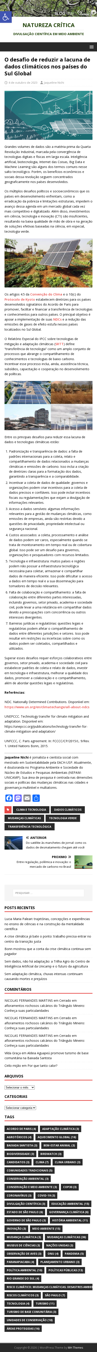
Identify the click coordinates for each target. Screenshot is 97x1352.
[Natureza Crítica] (48, 14)
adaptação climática (60, 1129)
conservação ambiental (27, 1179)
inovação (16, 1229)
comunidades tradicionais (29, 1170)
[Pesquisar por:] (48, 893)
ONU (53, 1254)
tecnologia (18, 1303)
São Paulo (55, 1295)
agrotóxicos (19, 1137)
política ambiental (24, 1270)
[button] (6, 17)
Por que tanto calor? (42, 1065)
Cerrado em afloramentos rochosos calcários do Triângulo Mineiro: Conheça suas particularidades (45, 1005)
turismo (45, 1303)
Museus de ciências (23, 1245)
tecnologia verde (63, 818)
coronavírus (19, 1195)
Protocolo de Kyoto (20, 299)
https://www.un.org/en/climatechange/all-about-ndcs (47, 707)
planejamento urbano (59, 1262)
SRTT (59, 344)
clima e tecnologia (31, 810)
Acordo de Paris (21, 1129)
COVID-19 (46, 1195)
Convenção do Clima (46, 294)
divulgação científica (26, 1204)
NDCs (57, 319)
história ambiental (70, 1220)
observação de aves (24, 1254)
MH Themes (75, 1348)
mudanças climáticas (24, 818)
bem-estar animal (59, 1145)
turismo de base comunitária (31, 1312)
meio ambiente (46, 1229)
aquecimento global (57, 1137)
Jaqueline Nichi (54, 83)
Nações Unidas (59, 1245)
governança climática (68, 1212)
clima (42, 1162)
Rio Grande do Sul (23, 1278)
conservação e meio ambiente (32, 1187)
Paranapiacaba (20, 1262)
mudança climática (24, 1237)
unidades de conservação (30, 1320)
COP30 (69, 1187)
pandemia (74, 1254)
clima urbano (67, 1162)
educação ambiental (70, 1204)
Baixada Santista (22, 1145)
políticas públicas (65, 1270)
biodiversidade (20, 1154)
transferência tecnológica (29, 827)
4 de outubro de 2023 (23, 83)
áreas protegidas (23, 1329)
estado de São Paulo (25, 1212)
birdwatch (50, 1154)
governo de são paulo (26, 1220)
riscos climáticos (23, 1295)
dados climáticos (67, 810)
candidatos (18, 1162)
